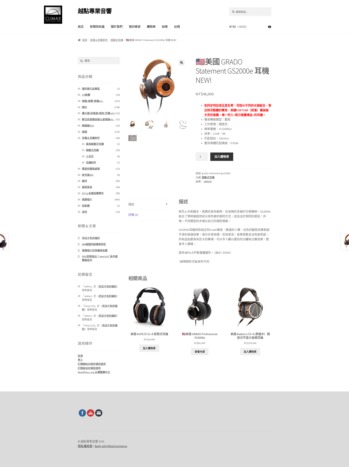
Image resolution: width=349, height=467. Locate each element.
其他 (84, 211)
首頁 (84, 40)
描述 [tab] (131, 204)
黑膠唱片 (87, 199)
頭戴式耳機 (117, 40)
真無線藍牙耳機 (95, 144)
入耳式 (90, 156)
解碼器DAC (88, 125)
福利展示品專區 (91, 88)
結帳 (165, 26)
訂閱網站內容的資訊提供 (92, 364)
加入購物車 (221, 156)
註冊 (177, 26)
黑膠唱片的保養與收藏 (94, 250)
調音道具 (87, 187)
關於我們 (117, 26)
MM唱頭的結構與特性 (94, 244)
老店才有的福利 (91, 238)
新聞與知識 (97, 26)
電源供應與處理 (91, 168)
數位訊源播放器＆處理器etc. (98, 119)
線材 (84, 181)
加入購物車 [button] (149, 348)
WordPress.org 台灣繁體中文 (94, 372)
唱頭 (84, 131)
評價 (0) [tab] (133, 215)
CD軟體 (86, 94)
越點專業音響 (95, 11)
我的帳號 (135, 26)
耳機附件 (91, 162)
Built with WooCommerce (111, 446)
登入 (80, 359)
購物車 (151, 26)
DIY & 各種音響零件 (93, 193)
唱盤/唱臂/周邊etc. (92, 101)
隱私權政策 (85, 446)
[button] (181, 63)
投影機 (86, 205)
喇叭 (84, 107)
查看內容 (200, 351)
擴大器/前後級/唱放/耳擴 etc (98, 113)
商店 (81, 26)
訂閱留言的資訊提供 (89, 368)
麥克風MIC (88, 175)
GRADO (208, 181)
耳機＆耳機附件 (99, 40)
